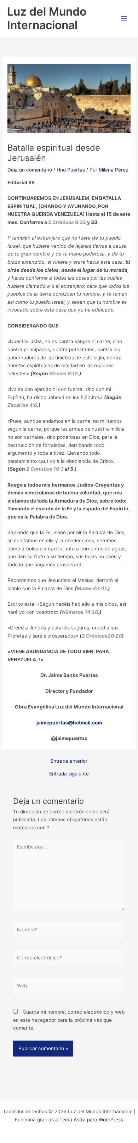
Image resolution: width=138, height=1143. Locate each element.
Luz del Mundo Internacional (46, 18)
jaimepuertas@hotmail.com (69, 722)
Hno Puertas (71, 170)
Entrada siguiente (69, 774)
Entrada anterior (69, 761)
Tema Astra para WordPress (91, 1119)
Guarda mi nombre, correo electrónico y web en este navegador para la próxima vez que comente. (69, 1020)
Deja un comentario (29, 170)
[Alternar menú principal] (124, 18)
